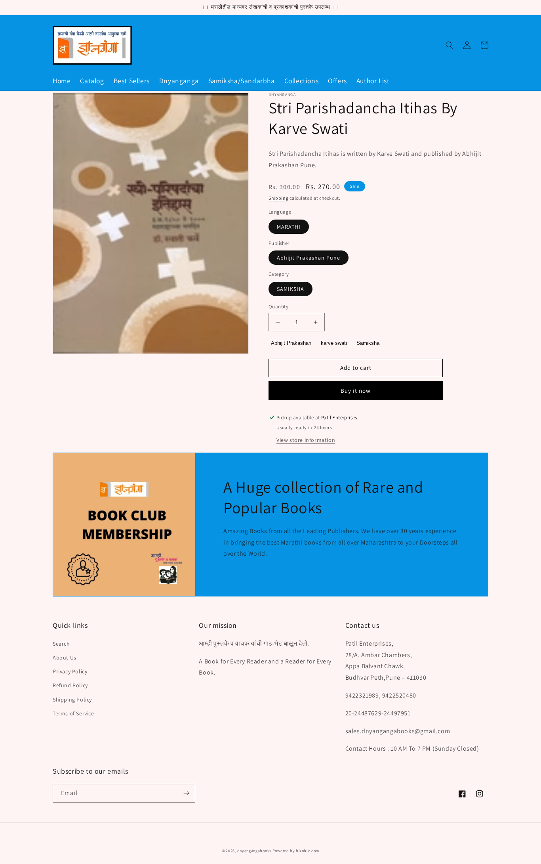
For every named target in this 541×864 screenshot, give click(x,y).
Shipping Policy (72, 699)
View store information (305, 439)
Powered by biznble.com (295, 850)
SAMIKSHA (290, 288)
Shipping (279, 198)
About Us (64, 657)
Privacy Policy (70, 671)
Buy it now (356, 390)
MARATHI (289, 226)
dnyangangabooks (254, 850)
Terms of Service (73, 713)
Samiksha (367, 343)
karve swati (334, 343)
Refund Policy (70, 685)
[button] (449, 45)
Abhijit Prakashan (291, 343)
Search (61, 643)
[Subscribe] (186, 793)
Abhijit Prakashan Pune (308, 257)
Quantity (278, 306)
